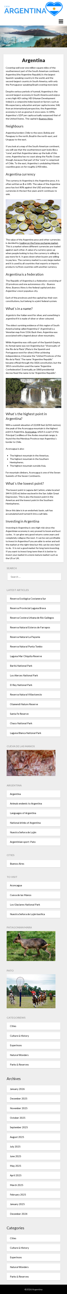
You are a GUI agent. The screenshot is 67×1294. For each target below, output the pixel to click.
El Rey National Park (21, 684)
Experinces (16, 1045)
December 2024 (18, 1213)
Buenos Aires (46, 118)
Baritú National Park (21, 665)
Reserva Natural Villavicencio (26, 694)
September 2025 (19, 1127)
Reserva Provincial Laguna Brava (28, 608)
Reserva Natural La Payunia (25, 636)
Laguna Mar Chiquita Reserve (26, 656)
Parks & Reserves (19, 1064)
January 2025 (17, 1204)
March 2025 (16, 1185)
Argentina (15, 793)
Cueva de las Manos (20, 895)
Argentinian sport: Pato (23, 841)
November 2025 (18, 1108)
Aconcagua (30, 431)
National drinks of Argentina (25, 822)
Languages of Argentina (23, 813)
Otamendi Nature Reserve (24, 704)
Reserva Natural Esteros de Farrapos (30, 627)
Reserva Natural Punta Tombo (26, 646)
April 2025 (15, 1175)
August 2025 (17, 1137)
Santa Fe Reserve (19, 713)
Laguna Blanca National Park (25, 733)
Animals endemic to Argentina (26, 803)
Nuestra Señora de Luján (23, 832)
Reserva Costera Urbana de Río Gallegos (32, 617)
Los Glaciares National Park (25, 904)
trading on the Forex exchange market (38, 243)
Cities (13, 1026)
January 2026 (17, 1088)
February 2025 (18, 1194)
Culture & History (19, 1035)
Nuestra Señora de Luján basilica (27, 914)
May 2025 (15, 1165)
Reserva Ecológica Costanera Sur (28, 598)
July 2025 (15, 1146)
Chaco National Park (21, 723)
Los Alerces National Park (24, 675)
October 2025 (17, 1117)
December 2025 (18, 1098)
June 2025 (15, 1156)
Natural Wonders (19, 1055)
